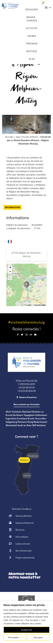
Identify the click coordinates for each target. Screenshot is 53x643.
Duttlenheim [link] (41, 415)
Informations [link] (12, 207)
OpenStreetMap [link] (40, 305)
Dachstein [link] (26, 411)
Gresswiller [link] (40, 418)
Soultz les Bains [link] (25, 425)
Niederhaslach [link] (40, 421)
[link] (9, 5)
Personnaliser (13, 637)
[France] (10, 241)
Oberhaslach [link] (11, 425)
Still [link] (34, 425)
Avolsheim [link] (17, 411)
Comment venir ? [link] (26, 436)
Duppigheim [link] (29, 415)
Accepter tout (26, 630)
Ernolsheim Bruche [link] (25, 418)
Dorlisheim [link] (18, 415)
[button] (26, 284)
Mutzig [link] (30, 421)
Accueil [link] (9, 136)
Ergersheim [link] (11, 418)
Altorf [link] (8, 411)
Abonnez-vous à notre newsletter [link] (24, 575)
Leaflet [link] (29, 305)
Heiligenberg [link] (11, 421)
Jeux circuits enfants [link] (27, 136)
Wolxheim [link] (41, 425)
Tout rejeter (38, 637)
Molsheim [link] (22, 421)
